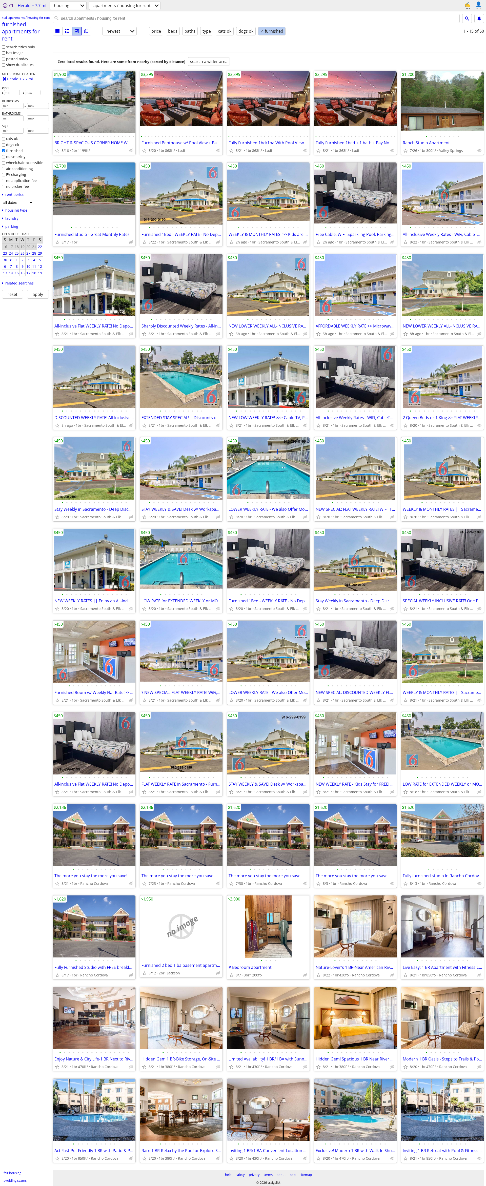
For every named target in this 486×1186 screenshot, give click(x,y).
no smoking (16, 156)
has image (15, 52)
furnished (14, 150)
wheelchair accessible (24, 162)
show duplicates (20, 64)
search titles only (20, 47)
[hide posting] (131, 151)
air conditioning (19, 168)
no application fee (21, 180)
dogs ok (12, 144)
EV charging (16, 174)
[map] (86, 31)
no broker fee (17, 186)
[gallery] (77, 31)
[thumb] (67, 31)
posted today (17, 58)
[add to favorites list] (57, 151)
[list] (57, 31)
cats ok (12, 138)
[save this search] (479, 18)
